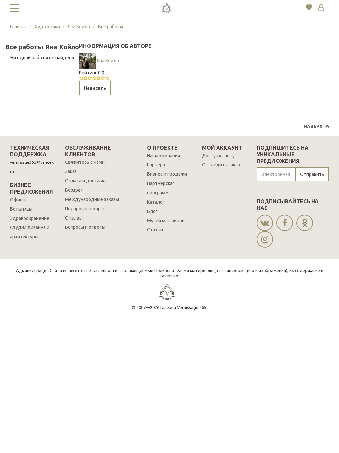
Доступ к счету (218, 155)
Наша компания (163, 155)
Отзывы (74, 218)
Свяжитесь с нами (85, 162)
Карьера (156, 164)
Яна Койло (79, 26)
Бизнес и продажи (167, 174)
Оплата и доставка (86, 180)
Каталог (156, 202)
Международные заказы (92, 199)
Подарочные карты (86, 208)
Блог (152, 211)
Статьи (155, 229)
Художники (47, 26)
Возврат (74, 190)
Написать (95, 88)
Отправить (312, 174)
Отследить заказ (221, 164)
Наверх (313, 126)
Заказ (71, 171)
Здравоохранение (29, 218)
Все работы (110, 26)
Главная (18, 26)
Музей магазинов (166, 220)
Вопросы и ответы (85, 227)
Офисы (17, 199)
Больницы (21, 209)
